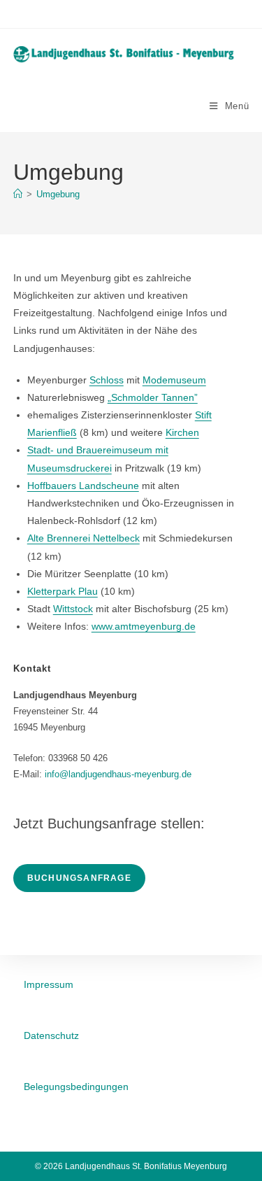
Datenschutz (51, 1035)
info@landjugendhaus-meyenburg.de (118, 774)
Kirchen (182, 432)
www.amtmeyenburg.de (144, 626)
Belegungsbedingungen (76, 1086)
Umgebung (58, 194)
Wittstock (73, 608)
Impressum (48, 984)
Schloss (106, 380)
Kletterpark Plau (62, 591)
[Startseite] (17, 194)
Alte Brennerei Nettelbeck (83, 538)
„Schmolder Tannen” (153, 397)
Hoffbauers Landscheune (83, 485)
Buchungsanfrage (79, 878)
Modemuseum (174, 380)
